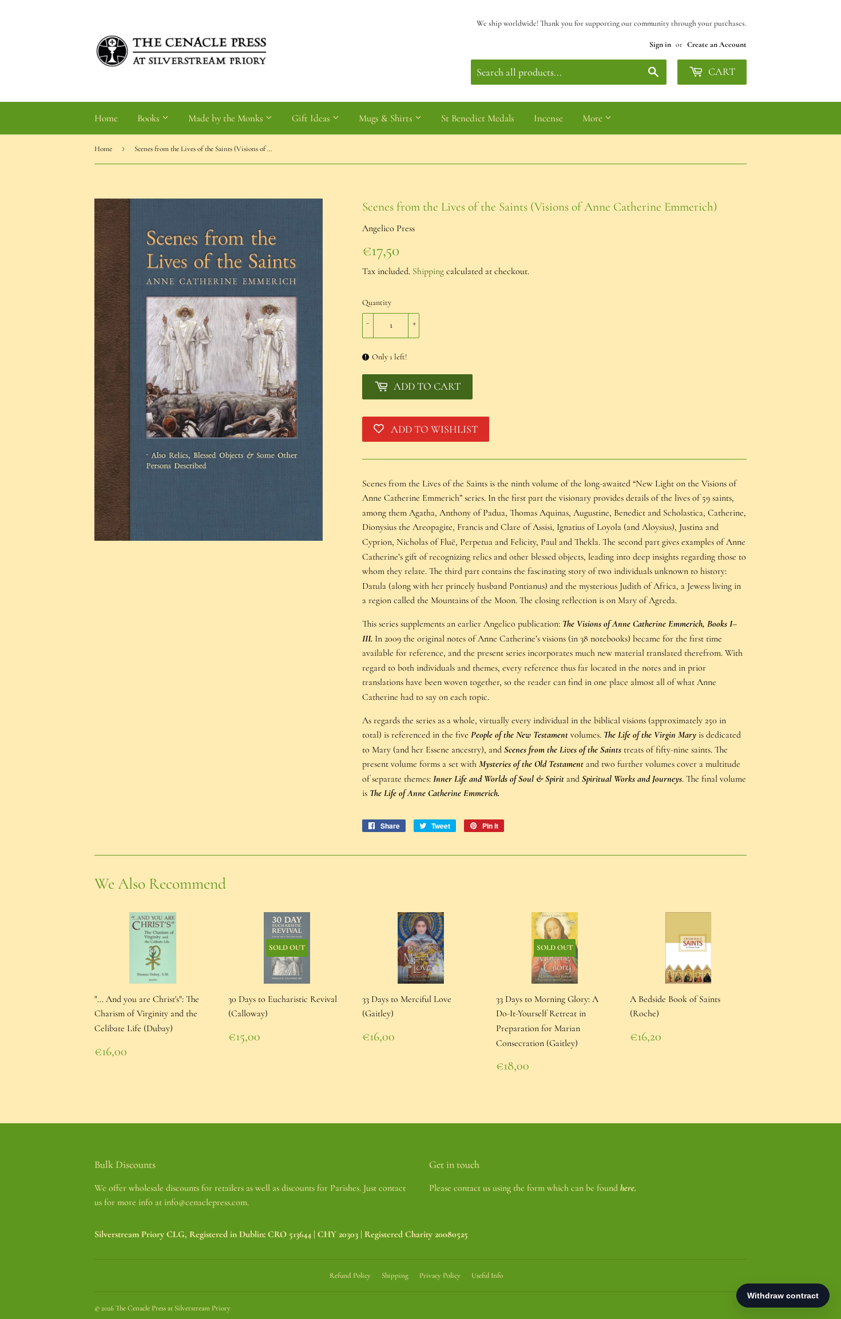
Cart (720, 71)
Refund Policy (350, 1275)
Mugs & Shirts (387, 118)
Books (149, 118)
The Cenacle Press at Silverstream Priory (173, 1308)
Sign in (660, 44)
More (593, 118)
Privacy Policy (440, 1275)
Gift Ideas (312, 118)
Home (106, 118)
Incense (548, 118)
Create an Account (717, 44)
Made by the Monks (226, 118)
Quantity (376, 302)
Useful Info (487, 1275)
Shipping (428, 271)
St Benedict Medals (477, 118)
